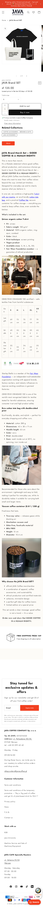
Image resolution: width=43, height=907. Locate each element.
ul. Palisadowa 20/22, (22, 739)
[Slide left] (16, 76)
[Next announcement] (40, 4)
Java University (10, 838)
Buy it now (24, 112)
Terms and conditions (12, 785)
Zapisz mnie (30, 708)
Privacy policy (9, 801)
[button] (3, 12)
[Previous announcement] (2, 4)
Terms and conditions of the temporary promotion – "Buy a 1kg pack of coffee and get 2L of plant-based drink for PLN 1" (21, 793)
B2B (6, 832)
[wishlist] (33, 12)
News (6, 807)
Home (4, 20)
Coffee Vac (24, 200)
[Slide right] (26, 76)
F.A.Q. (7, 812)
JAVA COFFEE (17, 904)
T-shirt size (5, 95)
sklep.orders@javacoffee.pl (15, 771)
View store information (12, 123)
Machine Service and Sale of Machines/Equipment (15, 844)
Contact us (8, 817)
